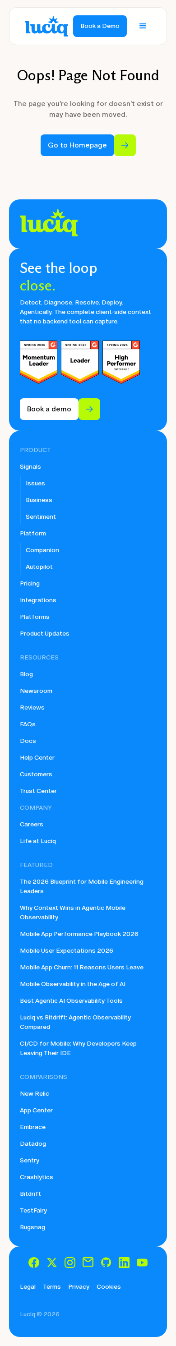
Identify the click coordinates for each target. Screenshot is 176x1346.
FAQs (28, 724)
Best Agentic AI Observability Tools (71, 1001)
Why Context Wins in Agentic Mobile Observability (72, 912)
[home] (44, 26)
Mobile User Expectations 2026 (66, 950)
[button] (143, 26)
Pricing (30, 583)
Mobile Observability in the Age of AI (72, 984)
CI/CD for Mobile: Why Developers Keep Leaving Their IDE (78, 1048)
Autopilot (39, 567)
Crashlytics (36, 1177)
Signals (30, 466)
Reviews (32, 707)
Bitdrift (30, 1194)
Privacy (78, 1287)
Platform (33, 533)
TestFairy (33, 1210)
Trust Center (38, 791)
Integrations (38, 600)
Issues (35, 483)
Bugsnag (32, 1227)
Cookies (109, 1287)
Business (39, 500)
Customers (36, 774)
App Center (36, 1110)
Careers (31, 824)
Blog (26, 674)
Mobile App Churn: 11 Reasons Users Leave (82, 967)
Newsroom (36, 691)
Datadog (33, 1144)
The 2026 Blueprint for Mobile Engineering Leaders (82, 886)
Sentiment (41, 517)
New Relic (34, 1093)
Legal (28, 1287)
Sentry (29, 1160)
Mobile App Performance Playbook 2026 (79, 934)
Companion (42, 550)
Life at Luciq (38, 841)
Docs (28, 741)
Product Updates (44, 633)
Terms (52, 1287)
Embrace (33, 1127)
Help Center (37, 757)
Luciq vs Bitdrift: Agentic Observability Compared (75, 1022)
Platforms (35, 617)
